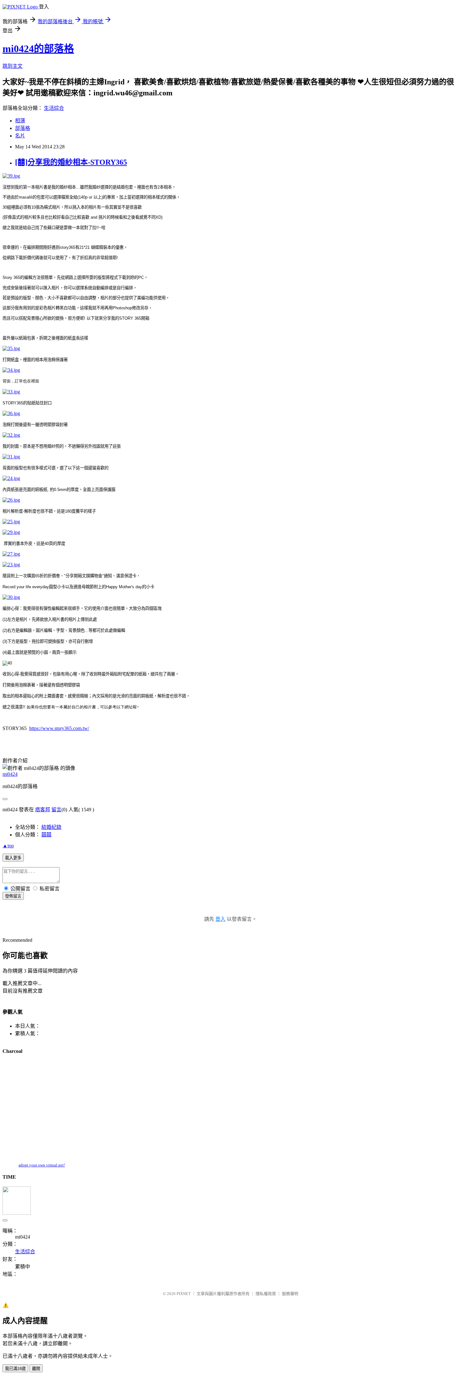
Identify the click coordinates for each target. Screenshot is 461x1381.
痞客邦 (42, 809)
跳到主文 (13, 66)
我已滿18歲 (15, 1368)
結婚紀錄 (51, 827)
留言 (56, 809)
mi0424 (10, 774)
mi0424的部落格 (38, 48)
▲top (8, 845)
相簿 (20, 120)
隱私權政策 (266, 1293)
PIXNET (184, 1293)
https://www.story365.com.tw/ (59, 728)
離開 (36, 1368)
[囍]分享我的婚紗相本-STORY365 (71, 162)
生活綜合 (54, 108)
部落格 (22, 128)
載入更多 (13, 858)
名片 (20, 135)
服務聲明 (290, 1293)
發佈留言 (13, 896)
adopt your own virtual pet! (42, 1165)
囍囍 (46, 834)
